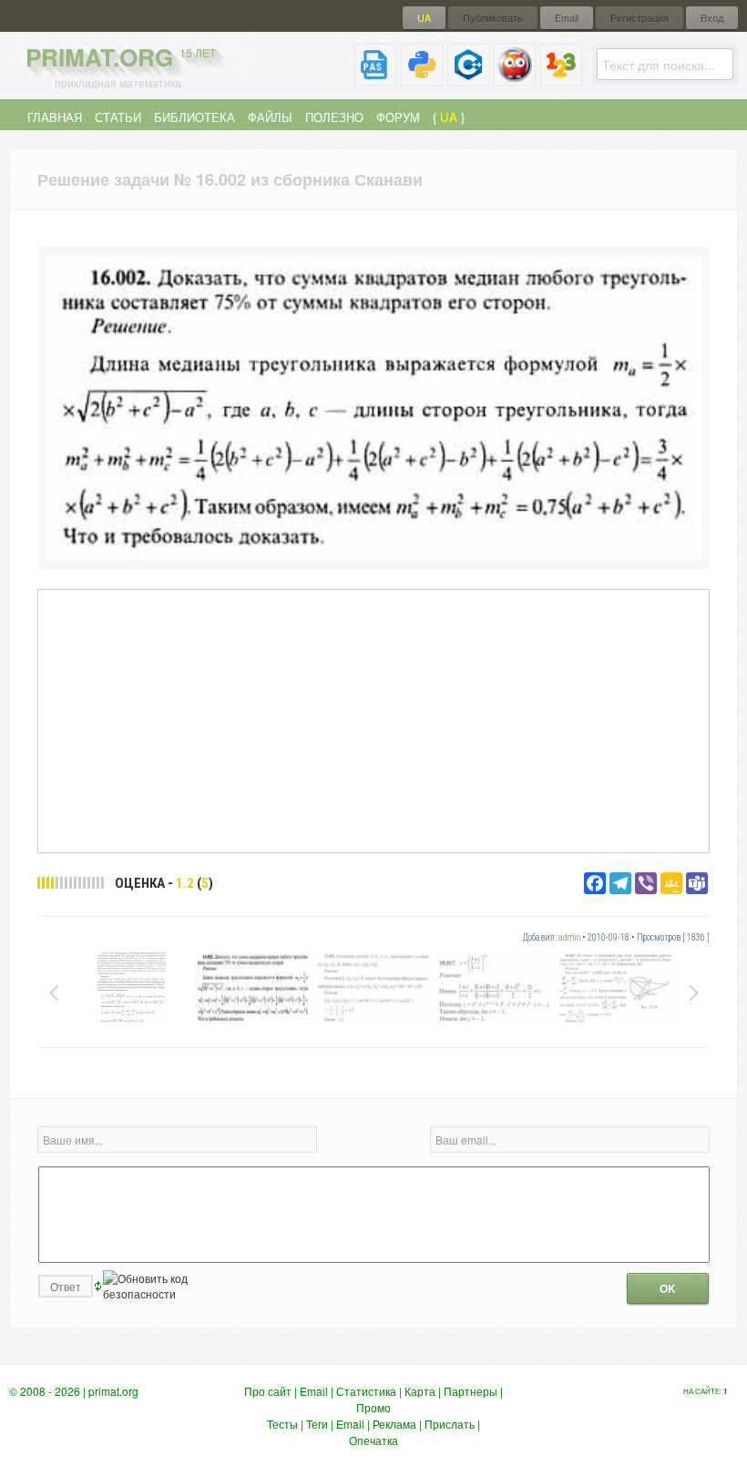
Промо (373, 1407)
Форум (398, 117)
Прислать (450, 1423)
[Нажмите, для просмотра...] (373, 555)
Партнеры (470, 1391)
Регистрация (639, 18)
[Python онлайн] (422, 79)
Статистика (366, 1391)
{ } (449, 117)
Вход (712, 18)
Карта (419, 1391)
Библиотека (194, 117)
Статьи (118, 117)
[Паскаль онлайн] (375, 79)
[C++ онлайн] (468, 79)
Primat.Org (121, 57)
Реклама (394, 1423)
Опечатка (373, 1440)
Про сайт (268, 1391)
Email (566, 18)
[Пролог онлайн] (515, 79)
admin (569, 937)
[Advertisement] (373, 720)
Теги (317, 1423)
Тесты (282, 1423)
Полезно (334, 117)
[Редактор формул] (561, 79)
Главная (54, 117)
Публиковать (493, 18)
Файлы (270, 117)
